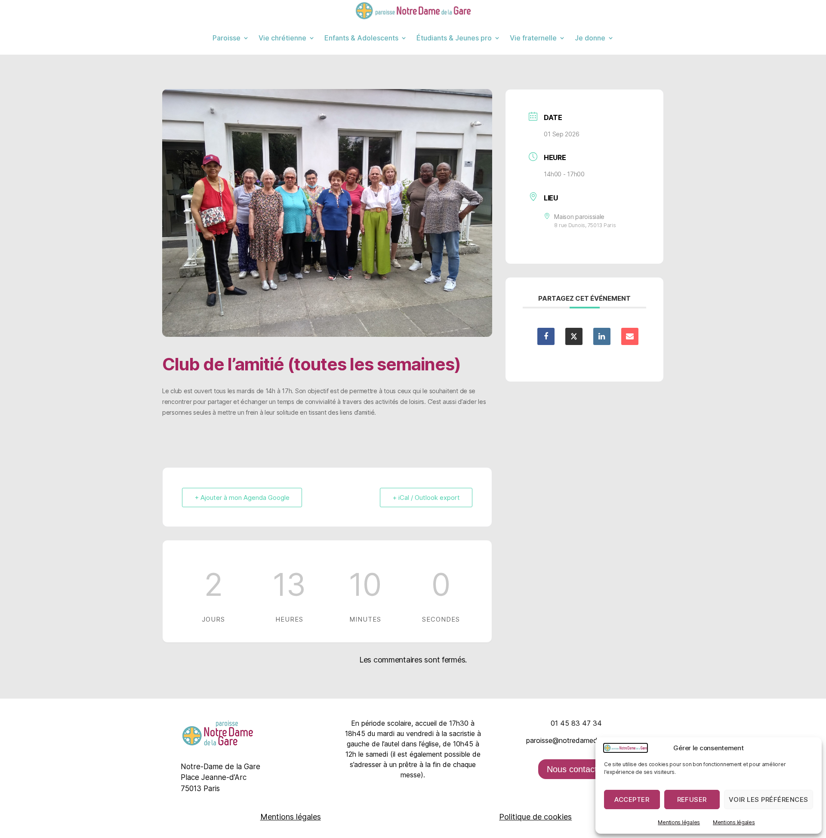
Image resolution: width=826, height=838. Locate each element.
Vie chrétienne (282, 38)
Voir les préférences (768, 799)
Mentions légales (679, 822)
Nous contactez (576, 769)
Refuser (692, 799)
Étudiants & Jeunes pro (454, 38)
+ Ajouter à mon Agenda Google (242, 497)
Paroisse (226, 38)
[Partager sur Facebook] (546, 336)
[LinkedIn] (601, 336)
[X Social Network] (574, 336)
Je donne (590, 38)
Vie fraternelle (533, 38)
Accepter (631, 799)
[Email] (629, 336)
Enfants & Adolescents (361, 38)
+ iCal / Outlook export (426, 497)
